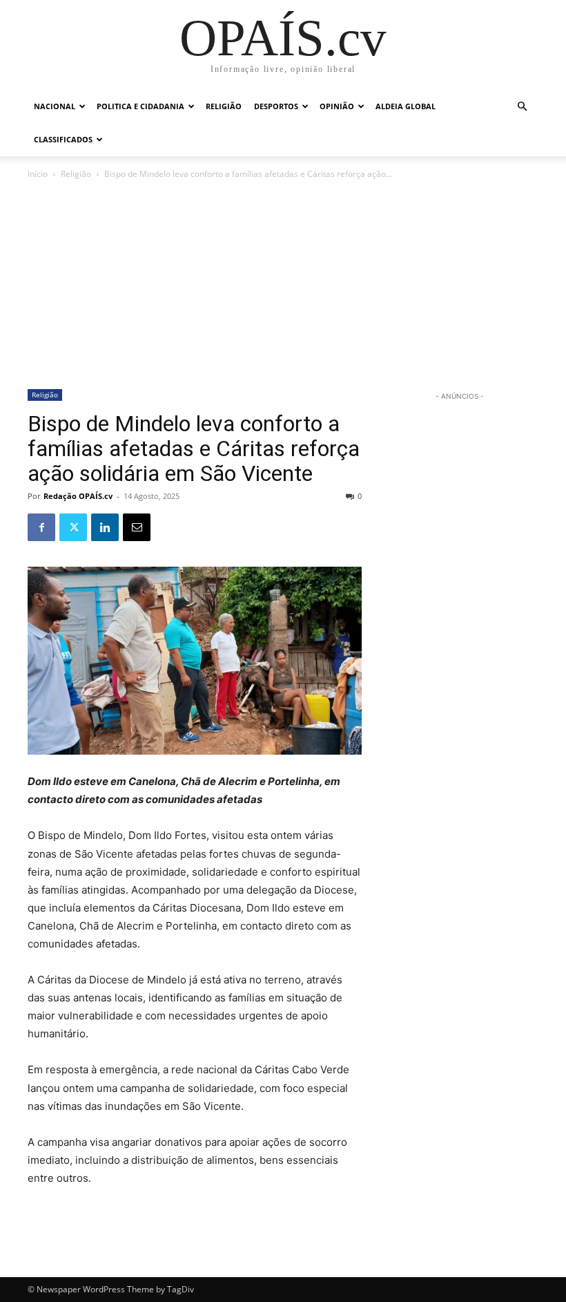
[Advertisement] (283, 285)
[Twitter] (73, 527)
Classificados (63, 139)
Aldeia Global (405, 106)
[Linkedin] (105, 527)
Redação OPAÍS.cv (78, 496)
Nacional (54, 106)
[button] (521, 106)
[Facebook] (41, 527)
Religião (224, 106)
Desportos (276, 106)
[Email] (136, 527)
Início (38, 174)
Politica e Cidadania (140, 106)
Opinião (337, 106)
